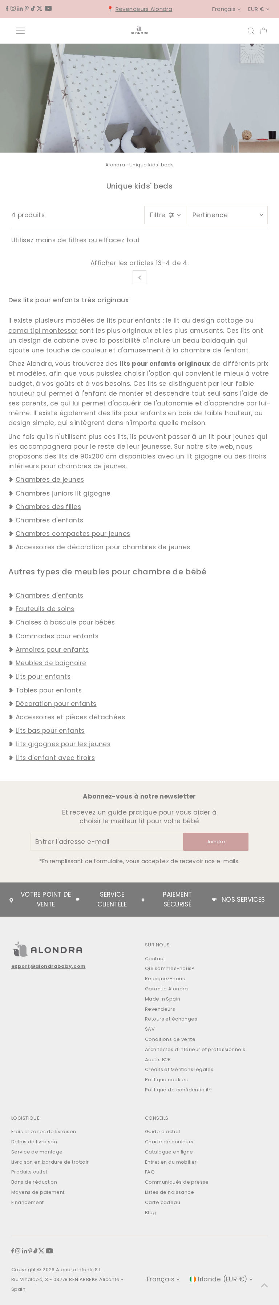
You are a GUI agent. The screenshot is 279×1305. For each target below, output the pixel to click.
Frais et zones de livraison (43, 1131)
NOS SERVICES (243, 899)
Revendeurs (160, 1009)
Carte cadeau (162, 1202)
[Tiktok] (33, 8)
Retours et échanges (171, 1018)
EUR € (256, 9)
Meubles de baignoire (51, 663)
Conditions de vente (170, 1039)
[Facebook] (7, 8)
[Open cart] (263, 31)
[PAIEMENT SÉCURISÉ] (143, 899)
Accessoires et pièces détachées (70, 717)
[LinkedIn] (20, 8)
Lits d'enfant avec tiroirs (55, 757)
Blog (150, 1212)
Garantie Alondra (166, 988)
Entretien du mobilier (171, 1162)
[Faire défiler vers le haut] (264, 1285)
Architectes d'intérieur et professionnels (195, 1049)
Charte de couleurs (169, 1141)
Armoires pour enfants (52, 649)
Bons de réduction (34, 1182)
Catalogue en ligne (169, 1151)
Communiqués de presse (177, 1182)
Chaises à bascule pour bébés (65, 622)
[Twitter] (40, 8)
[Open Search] (251, 31)
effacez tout (119, 240)
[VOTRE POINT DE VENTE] (11, 899)
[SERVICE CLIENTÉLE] (77, 899)
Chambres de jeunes (50, 479)
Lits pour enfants (43, 676)
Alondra (115, 164)
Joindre (215, 841)
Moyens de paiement (38, 1192)
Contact (155, 958)
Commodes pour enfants (57, 636)
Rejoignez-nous (165, 978)
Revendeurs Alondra (144, 9)
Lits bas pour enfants (50, 730)
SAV (150, 1029)
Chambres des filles (48, 506)
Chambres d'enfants (50, 520)
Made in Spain (163, 998)
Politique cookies (166, 1079)
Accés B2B (158, 1059)
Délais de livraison (34, 1141)
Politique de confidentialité (178, 1089)
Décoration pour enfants (56, 703)
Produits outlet (29, 1171)
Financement (27, 1202)
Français (223, 9)
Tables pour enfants (49, 690)
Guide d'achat (163, 1131)
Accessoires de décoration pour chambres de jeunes (103, 547)
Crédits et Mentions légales (179, 1069)
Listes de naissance (169, 1192)
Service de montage (37, 1151)
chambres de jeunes (92, 466)
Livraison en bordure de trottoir (50, 1162)
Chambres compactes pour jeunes (73, 533)
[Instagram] (13, 8)
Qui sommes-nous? (170, 968)
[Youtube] (48, 8)
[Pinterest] (27, 8)
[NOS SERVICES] (214, 899)
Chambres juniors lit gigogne (63, 493)
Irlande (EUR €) (222, 1279)
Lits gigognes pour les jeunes (63, 744)
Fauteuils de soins (45, 609)
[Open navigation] (41, 31)
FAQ (150, 1171)
